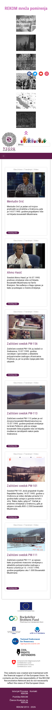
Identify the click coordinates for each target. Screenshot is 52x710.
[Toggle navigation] (3, 156)
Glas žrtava (18, 170)
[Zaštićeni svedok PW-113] (26, 398)
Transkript (28, 170)
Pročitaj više (12, 233)
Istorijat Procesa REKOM (20, 692)
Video (36, 170)
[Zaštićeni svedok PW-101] (26, 469)
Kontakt (33, 691)
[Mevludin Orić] (26, 185)
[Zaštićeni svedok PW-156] (26, 327)
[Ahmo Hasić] (26, 256)
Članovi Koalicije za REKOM (19, 701)
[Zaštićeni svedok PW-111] (26, 539)
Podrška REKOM (20, 697)
